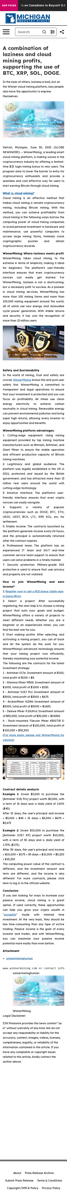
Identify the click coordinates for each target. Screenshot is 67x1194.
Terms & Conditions (49, 1180)
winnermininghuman (19, 958)
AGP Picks (9, 5)
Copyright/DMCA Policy (22, 1188)
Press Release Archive (39, 1173)
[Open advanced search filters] (52, 32)
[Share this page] (61, 31)
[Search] (44, 32)
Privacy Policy (51, 1188)
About (17, 1173)
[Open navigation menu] (6, 31)
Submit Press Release (19, 1180)
